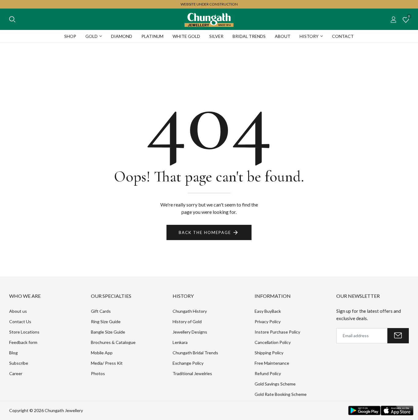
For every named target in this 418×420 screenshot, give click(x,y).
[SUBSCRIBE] (398, 335)
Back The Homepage (205, 232)
